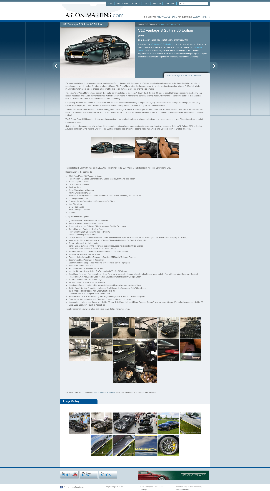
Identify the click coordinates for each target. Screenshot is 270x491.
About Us (136, 3)
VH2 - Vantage (150, 24)
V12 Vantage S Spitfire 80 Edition (169, 24)
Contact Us (170, 3)
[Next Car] (214, 66)
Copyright (143, 490)
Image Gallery (71, 401)
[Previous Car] (56, 66)
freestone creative (182, 490)
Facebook (79, 487)
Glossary (157, 3)
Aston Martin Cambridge (104, 392)
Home (110, 3)
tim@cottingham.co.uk (114, 487)
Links (146, 3)
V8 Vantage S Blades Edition (163, 44)
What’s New (122, 3)
